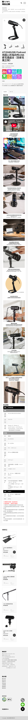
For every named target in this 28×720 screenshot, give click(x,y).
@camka (7, 658)
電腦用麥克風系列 (20, 85)
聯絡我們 (4, 686)
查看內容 (6, 556)
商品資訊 (5, 91)
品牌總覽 (4, 684)
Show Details (12, 557)
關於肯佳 (4, 678)
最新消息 (4, 680)
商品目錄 (4, 8)
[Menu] (24, 3)
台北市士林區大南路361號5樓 (10, 660)
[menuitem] (20, 3)
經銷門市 (4, 681)
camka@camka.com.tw (10, 656)
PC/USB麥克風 (4, 85)
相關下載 (11, 91)
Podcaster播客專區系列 (12, 85)
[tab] (5, 91)
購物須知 (4, 688)
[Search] (20, 3)
